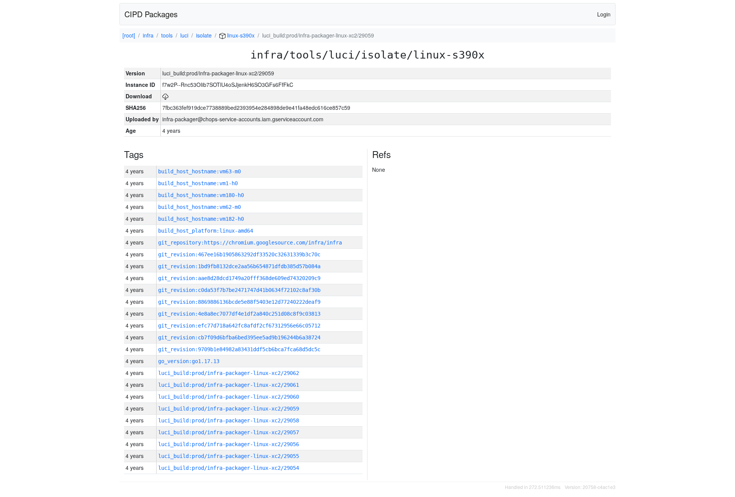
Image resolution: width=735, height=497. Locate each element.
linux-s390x (240, 35)
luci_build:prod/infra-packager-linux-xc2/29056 (228, 444)
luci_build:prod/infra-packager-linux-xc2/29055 (228, 456)
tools (167, 35)
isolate (204, 35)
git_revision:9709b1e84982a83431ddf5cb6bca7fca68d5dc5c (239, 349)
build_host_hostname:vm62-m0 (199, 207)
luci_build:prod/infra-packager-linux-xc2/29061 (228, 385)
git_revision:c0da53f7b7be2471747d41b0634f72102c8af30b (239, 290)
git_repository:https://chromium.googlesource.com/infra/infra (250, 243)
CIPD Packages (151, 14)
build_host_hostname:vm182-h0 (201, 219)
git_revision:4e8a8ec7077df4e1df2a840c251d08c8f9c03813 (239, 314)
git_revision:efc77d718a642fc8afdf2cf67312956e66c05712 (239, 326)
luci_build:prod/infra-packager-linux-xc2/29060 (228, 397)
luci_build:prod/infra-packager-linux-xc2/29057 (228, 432)
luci (184, 35)
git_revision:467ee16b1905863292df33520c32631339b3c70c (239, 254)
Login (604, 14)
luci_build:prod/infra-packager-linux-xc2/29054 (228, 468)
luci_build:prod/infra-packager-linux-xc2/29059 (228, 409)
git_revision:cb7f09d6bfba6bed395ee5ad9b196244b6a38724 (239, 337)
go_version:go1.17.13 (188, 361)
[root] (128, 35)
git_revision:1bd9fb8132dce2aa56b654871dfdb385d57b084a (239, 266)
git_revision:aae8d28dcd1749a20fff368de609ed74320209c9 (239, 278)
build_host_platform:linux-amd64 (205, 231)
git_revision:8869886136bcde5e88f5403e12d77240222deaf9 (239, 302)
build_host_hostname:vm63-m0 (199, 171)
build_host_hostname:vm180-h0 (201, 195)
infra (148, 35)
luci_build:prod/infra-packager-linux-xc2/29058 (228, 420)
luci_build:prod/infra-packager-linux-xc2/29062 (228, 373)
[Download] (165, 96)
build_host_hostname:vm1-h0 (198, 183)
